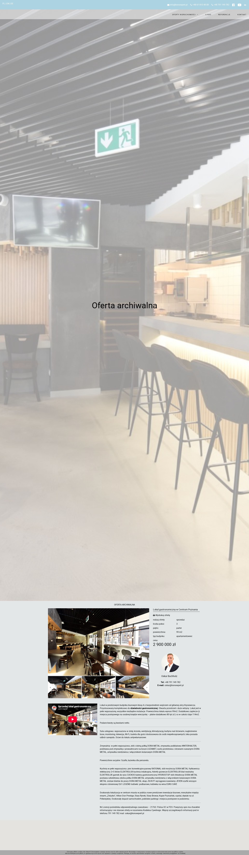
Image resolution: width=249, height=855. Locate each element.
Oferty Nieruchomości (184, 14)
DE (12, 3)
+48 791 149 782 (221, 4)
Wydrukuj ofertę (162, 615)
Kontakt (241, 14)
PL (3, 3)
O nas (208, 14)
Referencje (224, 14)
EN (7, 3)
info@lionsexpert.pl (178, 4)
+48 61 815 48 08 (200, 4)
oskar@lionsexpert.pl (174, 685)
